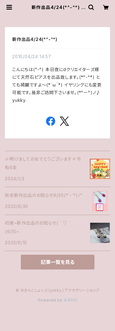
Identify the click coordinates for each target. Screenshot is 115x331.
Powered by (51, 300)
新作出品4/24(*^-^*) (34, 39)
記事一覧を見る (58, 262)
